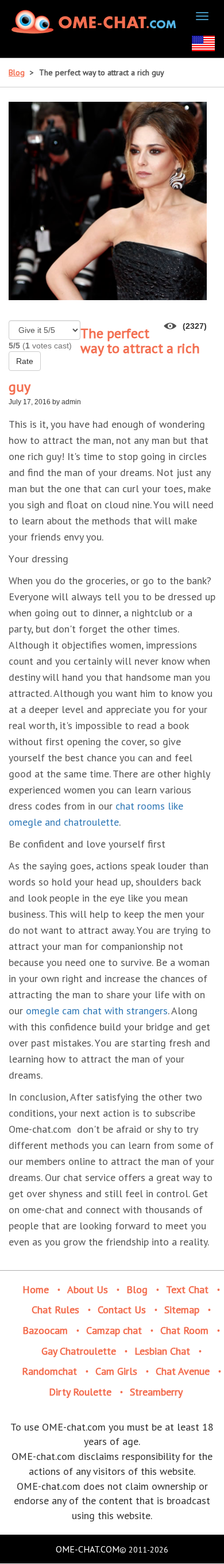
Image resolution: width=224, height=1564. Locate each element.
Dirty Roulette (80, 1391)
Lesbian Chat (162, 1351)
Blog (17, 72)
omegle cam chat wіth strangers (97, 1010)
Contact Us (122, 1309)
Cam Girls (116, 1371)
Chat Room (184, 1330)
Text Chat (187, 1289)
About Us (87, 1289)
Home (35, 1289)
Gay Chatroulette (78, 1351)
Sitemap (181, 1309)
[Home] (95, 21)
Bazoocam (45, 1330)
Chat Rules (55, 1309)
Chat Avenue (183, 1371)
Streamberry (156, 1391)
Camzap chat (114, 1330)
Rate (24, 361)
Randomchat (49, 1371)
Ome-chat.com (87, 1549)
